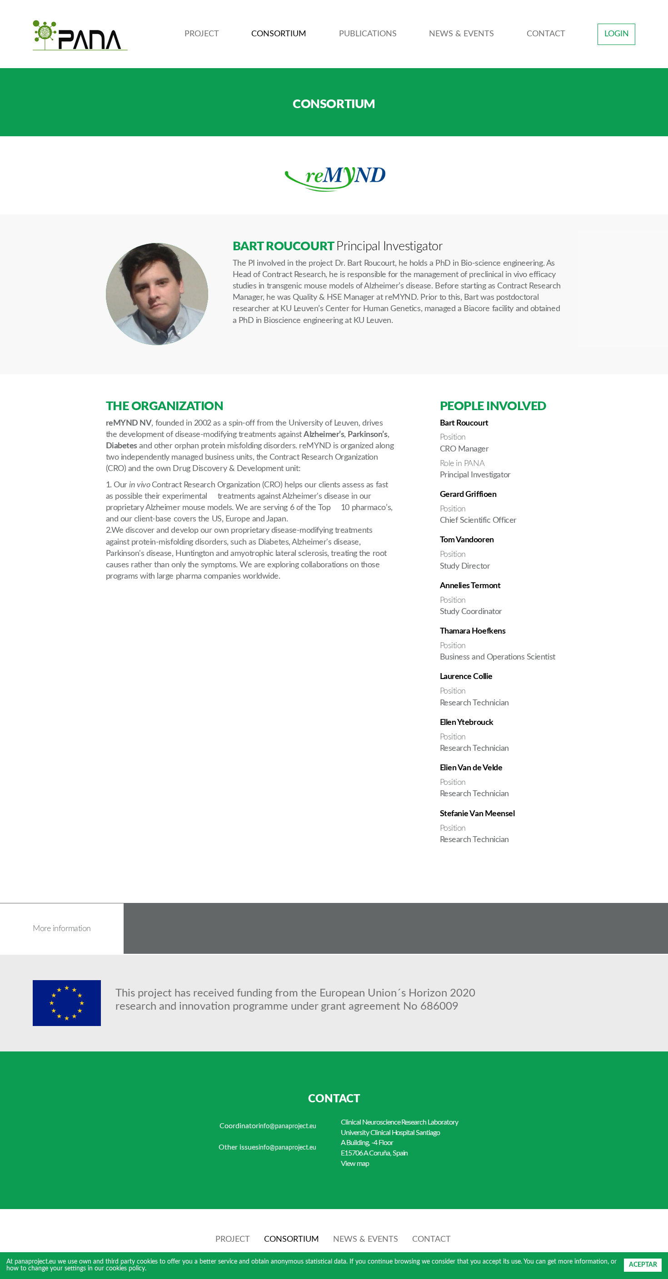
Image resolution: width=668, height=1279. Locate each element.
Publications (368, 34)
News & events (461, 34)
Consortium (278, 34)
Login (616, 34)
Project (201, 34)
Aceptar (643, 1265)
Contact (546, 34)
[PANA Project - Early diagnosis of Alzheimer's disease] (80, 35)
